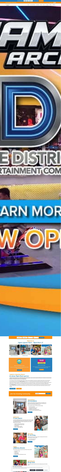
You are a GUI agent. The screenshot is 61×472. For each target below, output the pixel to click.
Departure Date (24, 336)
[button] (0, 171)
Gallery (51, 4)
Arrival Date (18, 336)
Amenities (37, 4)
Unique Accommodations (14, 355)
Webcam (54, 4)
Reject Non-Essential (39, 470)
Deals (41, 4)
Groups (47, 4)
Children (34, 336)
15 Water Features (25, 355)
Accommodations (32, 4)
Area (43, 4)
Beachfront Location (47, 355)
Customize (46, 470)
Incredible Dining (35, 355)
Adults (28, 336)
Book (28, 4)
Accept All (32, 470)
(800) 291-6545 (51, 2)
